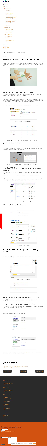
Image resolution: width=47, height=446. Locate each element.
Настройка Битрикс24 (8, 398)
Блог (4, 48)
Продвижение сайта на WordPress (10, 18)
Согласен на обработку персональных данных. (8, 431)
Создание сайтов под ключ (9, 29)
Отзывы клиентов (6, 47)
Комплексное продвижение (9, 383)
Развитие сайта (8, 25)
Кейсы (6, 405)
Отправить (3, 430)
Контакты (5, 50)
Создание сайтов (7, 27)
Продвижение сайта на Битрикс (10, 21)
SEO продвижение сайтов (9, 10)
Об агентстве (6, 44)
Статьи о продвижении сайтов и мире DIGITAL (9, 57)
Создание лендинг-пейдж (8, 391)
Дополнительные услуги (8, 34)
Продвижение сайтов (8, 8)
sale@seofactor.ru (5, 3)
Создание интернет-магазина (10, 30)
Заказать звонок (5, 4)
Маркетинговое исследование (10, 40)
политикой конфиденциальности (24, 443)
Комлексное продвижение (9, 13)
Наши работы (6, 46)
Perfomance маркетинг (9, 36)
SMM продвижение (8, 41)
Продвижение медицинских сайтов (11, 17)
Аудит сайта (7, 37)
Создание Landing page (9, 32)
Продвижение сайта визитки (10, 22)
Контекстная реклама (9, 14)
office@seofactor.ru (6, 416)
